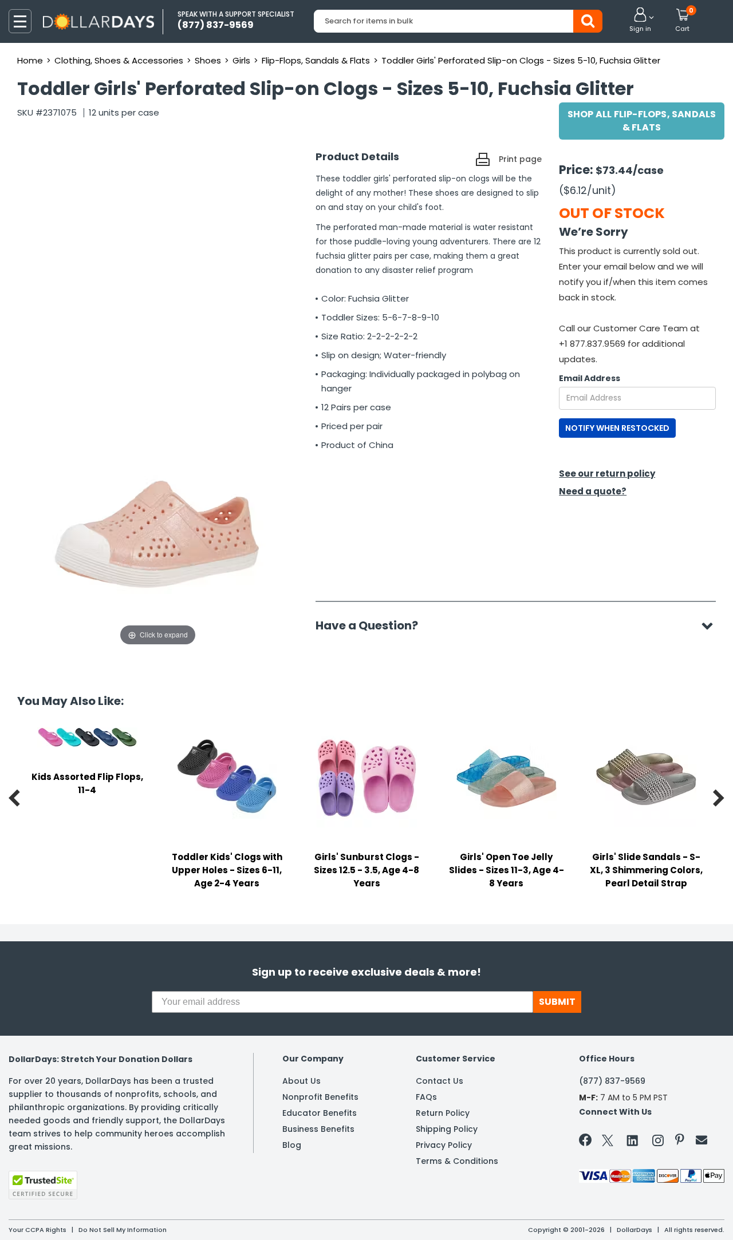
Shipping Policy (447, 1129)
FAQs (426, 1097)
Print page (520, 159)
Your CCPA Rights (37, 1229)
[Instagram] (658, 1142)
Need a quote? (592, 491)
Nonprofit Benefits (320, 1097)
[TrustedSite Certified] (43, 1185)
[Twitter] (607, 1142)
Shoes (208, 60)
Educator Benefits (319, 1113)
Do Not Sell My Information (122, 1229)
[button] (640, 20)
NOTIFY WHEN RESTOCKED (617, 428)
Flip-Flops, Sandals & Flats (316, 60)
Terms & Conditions (457, 1161)
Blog (291, 1145)
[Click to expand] (158, 533)
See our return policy (607, 474)
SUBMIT (557, 1001)
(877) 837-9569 (612, 1081)
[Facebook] (587, 1142)
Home (30, 60)
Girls (241, 60)
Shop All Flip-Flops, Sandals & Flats (642, 121)
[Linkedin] (633, 1140)
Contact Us (439, 1081)
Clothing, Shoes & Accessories (118, 60)
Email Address (589, 378)
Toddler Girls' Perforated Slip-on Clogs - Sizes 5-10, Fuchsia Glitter (520, 60)
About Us (301, 1081)
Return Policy (443, 1113)
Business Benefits (318, 1129)
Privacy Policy (444, 1145)
